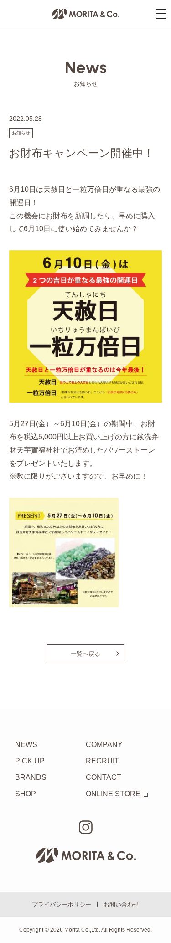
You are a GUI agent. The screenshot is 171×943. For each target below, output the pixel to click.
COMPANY (104, 744)
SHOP (25, 794)
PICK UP (30, 761)
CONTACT (103, 777)
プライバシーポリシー (61, 904)
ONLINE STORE (113, 794)
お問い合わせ (121, 904)
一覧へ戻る (85, 653)
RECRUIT (102, 761)
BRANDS (31, 777)
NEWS (26, 744)
